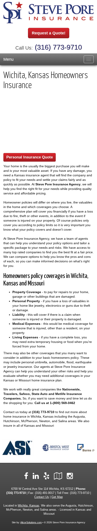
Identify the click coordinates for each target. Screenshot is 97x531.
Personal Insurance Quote (29, 157)
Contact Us (41, 497)
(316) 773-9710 (58, 47)
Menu (8, 59)
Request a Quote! (48, 33)
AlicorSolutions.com (31, 522)
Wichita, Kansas (28, 505)
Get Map (57, 497)
